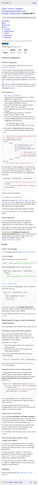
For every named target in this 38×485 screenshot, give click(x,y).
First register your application (12, 95)
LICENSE (6, 33)
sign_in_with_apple (18, 211)
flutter (4, 8)
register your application (9, 67)
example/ (6, 21)
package (11, 239)
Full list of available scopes (9, 284)
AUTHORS (7, 29)
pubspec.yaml (8, 35)
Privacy (15, 482)
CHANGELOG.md (9, 31)
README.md (7, 37)
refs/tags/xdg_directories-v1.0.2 (14, 11)
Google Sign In (17, 47)
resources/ (7, 25)
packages (19, 8)
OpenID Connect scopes (13, 456)
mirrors (11, 8)
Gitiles (10, 482)
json (34, 482)
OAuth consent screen (10, 86)
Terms (20, 482)
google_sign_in (16, 13)
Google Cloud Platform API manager (17, 76)
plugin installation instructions (27, 252)
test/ (5, 27)
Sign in (34, 3)
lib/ (5, 23)
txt (31, 482)
